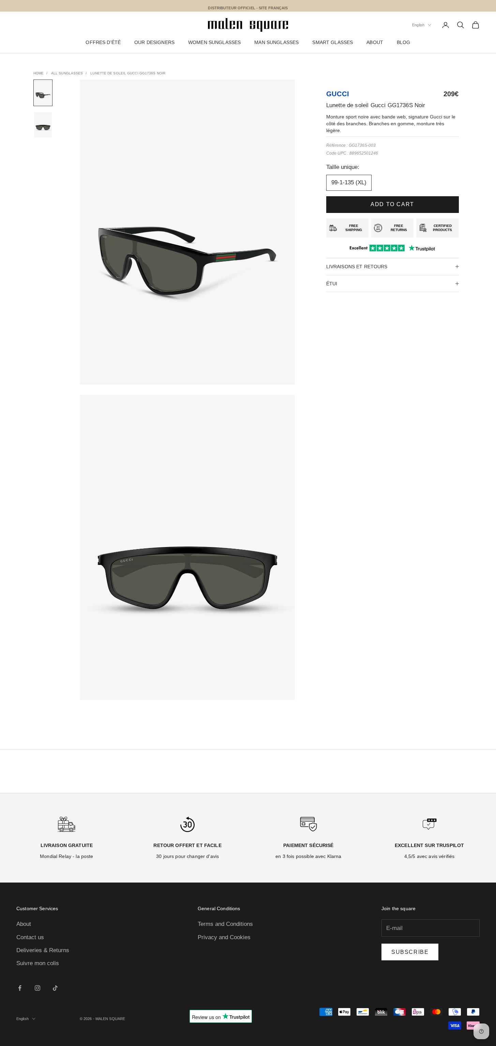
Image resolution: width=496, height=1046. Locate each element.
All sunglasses (67, 73)
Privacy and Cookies (224, 937)
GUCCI (337, 94)
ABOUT (374, 42)
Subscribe (410, 952)
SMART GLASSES (332, 42)
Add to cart (392, 204)
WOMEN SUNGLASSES (214, 42)
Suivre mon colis (37, 963)
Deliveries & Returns (42, 950)
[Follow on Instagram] (37, 988)
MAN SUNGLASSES (276, 42)
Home (38, 73)
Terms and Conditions (225, 924)
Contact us (30, 937)
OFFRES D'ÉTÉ (103, 42)
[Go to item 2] (42, 125)
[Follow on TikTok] (55, 988)
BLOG (403, 42)
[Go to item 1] (42, 93)
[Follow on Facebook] (19, 988)
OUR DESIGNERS (154, 42)
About (23, 924)
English (418, 25)
